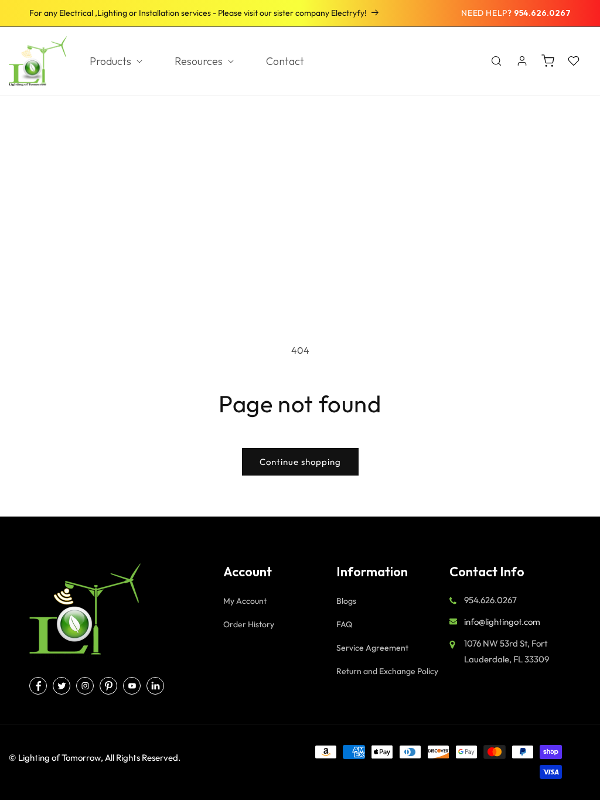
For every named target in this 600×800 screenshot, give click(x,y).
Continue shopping (300, 461)
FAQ (344, 624)
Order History (248, 624)
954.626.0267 (542, 13)
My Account (245, 601)
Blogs (346, 601)
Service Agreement (372, 647)
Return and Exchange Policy (387, 671)
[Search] (496, 61)
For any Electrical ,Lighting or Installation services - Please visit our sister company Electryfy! (198, 13)
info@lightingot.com (502, 621)
